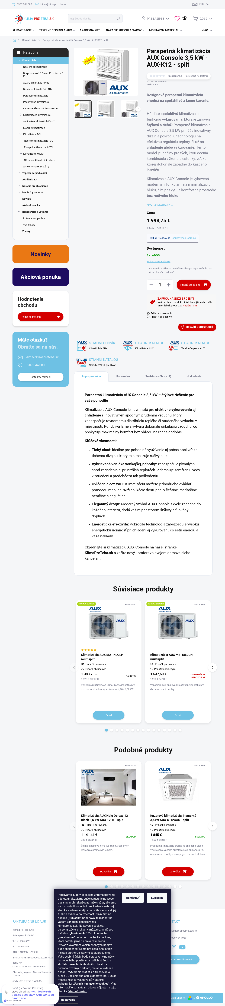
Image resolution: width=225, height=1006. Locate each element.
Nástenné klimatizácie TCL (38, 140)
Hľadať (118, 18)
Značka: (152, 84)
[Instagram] (174, 946)
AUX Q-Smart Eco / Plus (36, 82)
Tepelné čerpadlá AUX (34, 173)
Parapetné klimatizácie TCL (39, 147)
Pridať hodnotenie (31, 316)
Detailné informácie (158, 205)
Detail (109, 715)
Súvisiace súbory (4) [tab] (158, 376)
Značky (26, 231)
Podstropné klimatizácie (36, 102)
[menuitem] (24, 30)
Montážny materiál (32, 192)
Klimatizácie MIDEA (33, 153)
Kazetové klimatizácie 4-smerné (40, 108)
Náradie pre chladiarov (35, 186)
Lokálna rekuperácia (34, 218)
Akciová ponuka (31, 205)
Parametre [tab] (123, 376)
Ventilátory (29, 224)
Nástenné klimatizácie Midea (39, 160)
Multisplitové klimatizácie (36, 115)
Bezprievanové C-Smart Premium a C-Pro (43, 75)
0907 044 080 (35, 365)
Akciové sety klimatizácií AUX (39, 121)
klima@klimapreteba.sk (42, 357)
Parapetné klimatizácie (35, 95)
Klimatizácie (29, 60)
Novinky (26, 198)
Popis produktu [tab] (91, 376)
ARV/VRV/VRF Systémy (36, 166)
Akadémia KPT (30, 179)
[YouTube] (182, 946)
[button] (106, 730)
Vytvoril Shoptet (176, 997)
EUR (201, 4)
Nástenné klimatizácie (35, 66)
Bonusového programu (183, 238)
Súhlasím (157, 897)
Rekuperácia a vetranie (35, 211)
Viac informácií (77, 991)
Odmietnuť (132, 897)
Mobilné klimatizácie (34, 128)
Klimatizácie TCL (32, 134)
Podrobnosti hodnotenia (196, 76)
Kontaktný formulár (40, 377)
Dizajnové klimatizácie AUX (37, 89)
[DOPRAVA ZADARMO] (108, 626)
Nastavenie (68, 999)
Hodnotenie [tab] (194, 376)
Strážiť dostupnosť (199, 327)
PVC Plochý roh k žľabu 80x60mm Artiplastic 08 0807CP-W (33, 995)
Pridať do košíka (190, 284)
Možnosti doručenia (158, 261)
